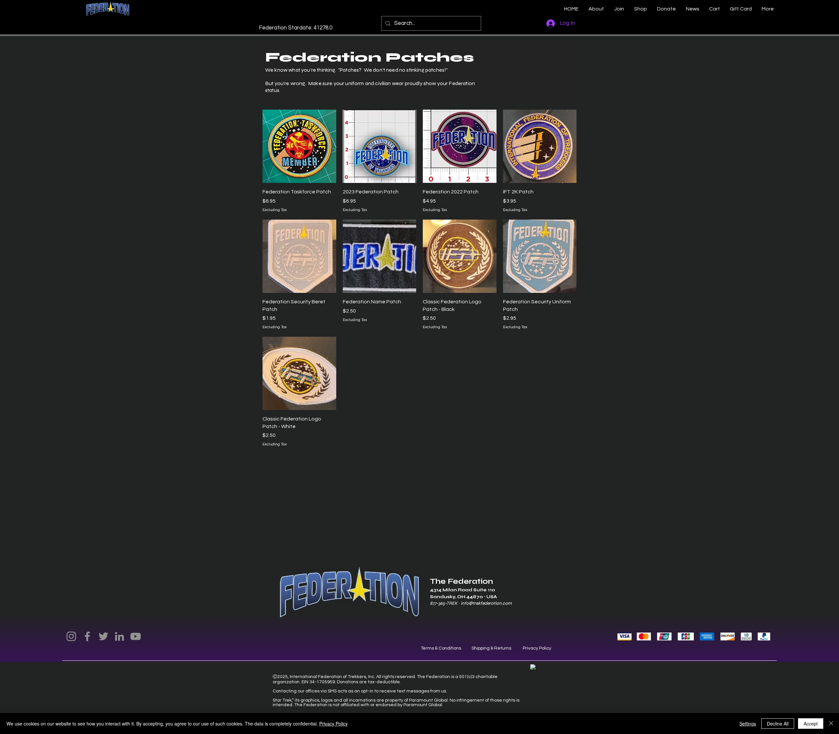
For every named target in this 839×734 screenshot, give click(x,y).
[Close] (831, 723)
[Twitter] (103, 636)
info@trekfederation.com (486, 603)
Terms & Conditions (441, 648)
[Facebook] (87, 636)
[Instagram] (71, 636)
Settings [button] (747, 723)
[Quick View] (299, 146)
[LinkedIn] (119, 636)
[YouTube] (135, 636)
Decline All (778, 723)
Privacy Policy (537, 648)
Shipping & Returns (491, 648)
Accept (811, 723)
